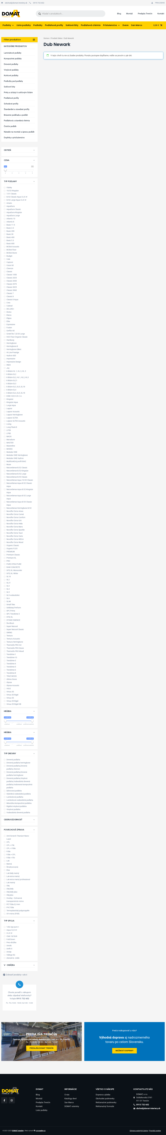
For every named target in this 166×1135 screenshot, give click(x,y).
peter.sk (41, 1131)
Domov (46, 38)
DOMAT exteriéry (71, 1106)
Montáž (129, 13)
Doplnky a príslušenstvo (14, 137)
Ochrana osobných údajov (139, 1131)
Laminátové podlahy (12, 53)
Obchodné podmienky (105, 1098)
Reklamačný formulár (105, 1106)
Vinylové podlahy (11, 70)
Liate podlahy (41, 1110)
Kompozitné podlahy (13, 58)
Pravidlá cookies (155, 1131)
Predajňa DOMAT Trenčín (41, 1048)
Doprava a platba (103, 1095)
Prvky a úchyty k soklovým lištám (18, 92)
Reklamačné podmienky (106, 1102)
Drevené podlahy (11, 64)
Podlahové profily (11, 98)
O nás (66, 1095)
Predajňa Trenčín (145, 13)
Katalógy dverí (70, 1098)
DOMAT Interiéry (18, 1131)
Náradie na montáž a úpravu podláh (19, 132)
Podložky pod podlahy (13, 81)
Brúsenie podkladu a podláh (16, 115)
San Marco (69, 1102)
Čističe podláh (10, 126)
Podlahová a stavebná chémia (17, 120)
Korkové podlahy (11, 75)
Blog (119, 13)
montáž (146, 1051)
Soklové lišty (9, 87)
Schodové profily (11, 104)
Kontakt (160, 13)
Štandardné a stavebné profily (16, 109)
